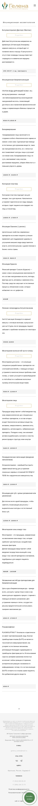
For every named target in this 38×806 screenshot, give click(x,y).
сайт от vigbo (19, 801)
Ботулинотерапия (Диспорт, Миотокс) (16, 30)
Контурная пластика (10, 184)
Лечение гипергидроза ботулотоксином (17, 308)
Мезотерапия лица (9, 400)
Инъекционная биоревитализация (15, 80)
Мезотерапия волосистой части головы (17, 351)
